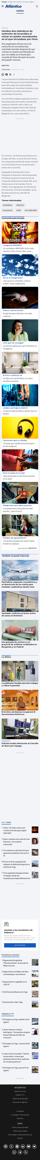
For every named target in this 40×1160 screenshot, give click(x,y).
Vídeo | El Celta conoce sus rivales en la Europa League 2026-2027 (14, 830)
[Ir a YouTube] (29, 1146)
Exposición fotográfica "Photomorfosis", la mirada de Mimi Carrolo (15, 963)
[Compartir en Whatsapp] (3, 74)
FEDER (20, 1138)
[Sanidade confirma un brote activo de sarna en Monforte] (20, 601)
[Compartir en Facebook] (6, 74)
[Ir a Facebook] (6, 1146)
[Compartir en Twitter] (10, 74)
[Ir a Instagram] (17, 1146)
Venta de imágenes (20, 1102)
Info (20, 1123)
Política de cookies (20, 1131)
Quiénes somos (20, 1091)
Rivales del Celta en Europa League (21, 2)
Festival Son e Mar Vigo (13, 1002)
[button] (36, 6)
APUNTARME (20, 945)
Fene (18, 210)
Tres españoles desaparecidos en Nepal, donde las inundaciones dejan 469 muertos (16, 875)
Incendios (7, 210)
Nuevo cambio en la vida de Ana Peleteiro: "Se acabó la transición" (16, 842)
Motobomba (31, 210)
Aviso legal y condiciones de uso (20, 1135)
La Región (20, 1111)
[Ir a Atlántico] (13, 6)
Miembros (7, 205)
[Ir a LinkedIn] (23, 1146)
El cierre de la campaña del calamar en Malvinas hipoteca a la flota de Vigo (16, 864)
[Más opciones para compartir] (14, 74)
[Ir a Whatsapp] (14, 1152)
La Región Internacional (20, 1115)
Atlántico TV (20, 1095)
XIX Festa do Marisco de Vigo (15, 992)
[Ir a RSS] (26, 1152)
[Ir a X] (11, 1146)
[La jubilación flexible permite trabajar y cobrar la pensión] (20, 671)
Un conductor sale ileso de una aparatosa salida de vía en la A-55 (16, 853)
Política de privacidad (20, 1127)
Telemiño (20, 1118)
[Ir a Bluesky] (34, 1146)
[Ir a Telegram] (20, 1152)
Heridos (20, 205)
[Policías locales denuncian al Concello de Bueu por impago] (20, 729)
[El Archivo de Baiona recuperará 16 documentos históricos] (20, 700)
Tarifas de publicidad (20, 1099)
